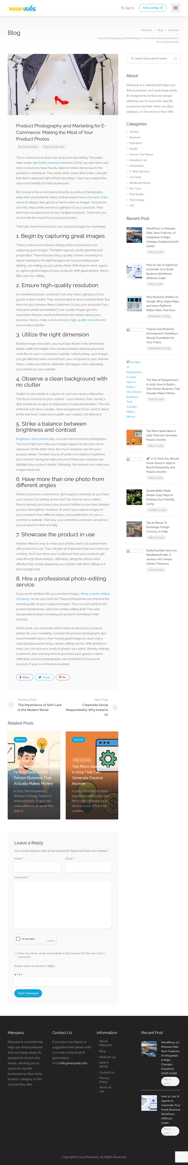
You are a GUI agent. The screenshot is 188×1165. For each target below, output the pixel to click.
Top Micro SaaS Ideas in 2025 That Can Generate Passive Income (161, 435)
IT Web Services (139, 171)
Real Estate (136, 194)
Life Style (135, 177)
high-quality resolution (86, 320)
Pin (64, 677)
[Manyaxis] (22, 8)
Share (25, 677)
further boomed (49, 163)
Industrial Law (138, 160)
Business (135, 137)
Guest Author (30, 146)
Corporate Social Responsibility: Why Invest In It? (87, 707)
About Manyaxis (105, 1043)
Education (135, 143)
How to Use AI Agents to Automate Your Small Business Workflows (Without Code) (170, 1110)
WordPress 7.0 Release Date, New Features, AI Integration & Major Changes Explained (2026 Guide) (162, 237)
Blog (102, 1051)
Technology (136, 200)
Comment (21, 877)
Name (19, 859)
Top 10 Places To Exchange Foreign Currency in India (157, 527)
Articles (134, 131)
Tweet (46, 677)
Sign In (129, 8)
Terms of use (105, 1089)
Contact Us (106, 1072)
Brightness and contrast (32, 439)
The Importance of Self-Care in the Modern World (40, 705)
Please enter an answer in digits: (34, 966)
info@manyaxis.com (73, 1063)
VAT (131, 205)
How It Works (103, 1064)
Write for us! (107, 1057)
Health (133, 148)
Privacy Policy (104, 1080)
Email (70, 859)
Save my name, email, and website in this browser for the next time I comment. (61, 955)
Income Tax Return (141, 154)
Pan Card (135, 188)
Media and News (140, 183)
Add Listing (151, 8)
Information (136, 165)
